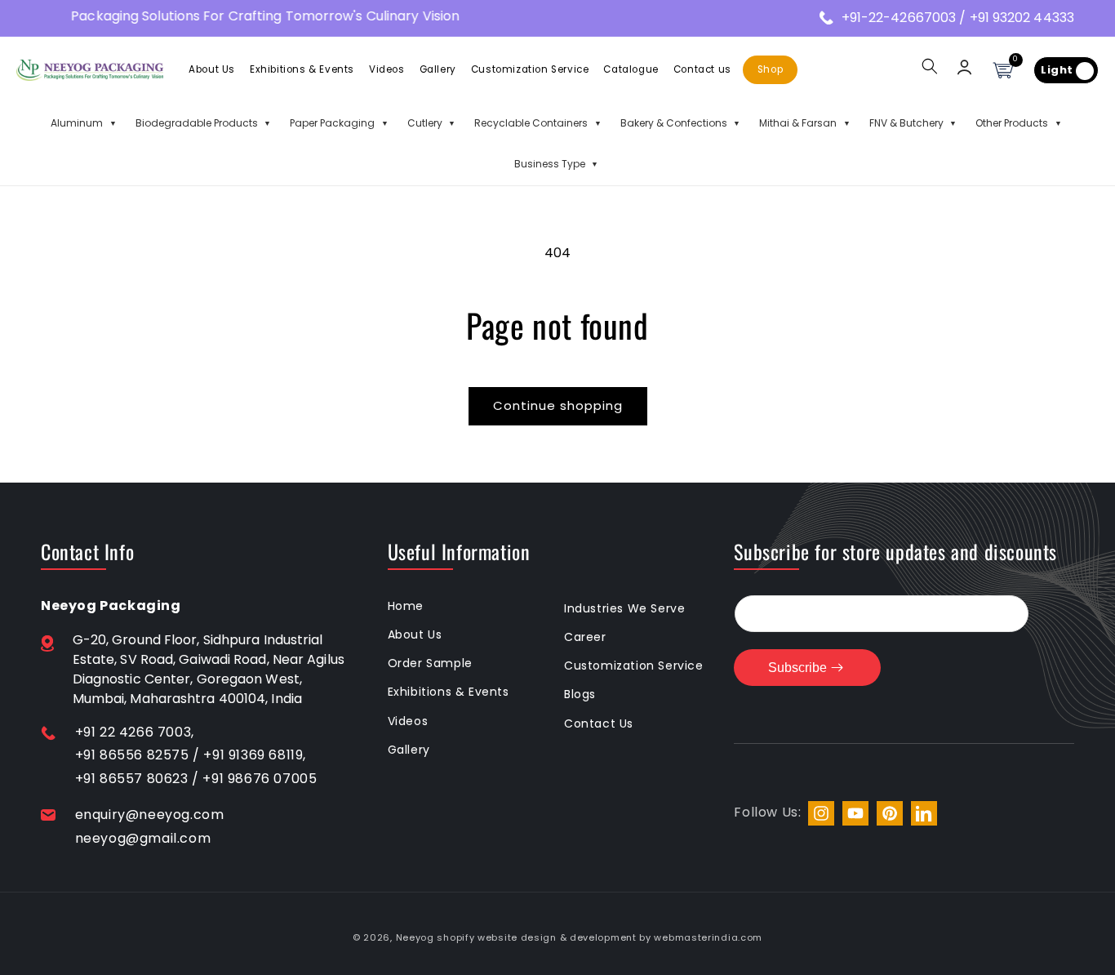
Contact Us (598, 723)
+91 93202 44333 (1022, 17)
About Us (415, 634)
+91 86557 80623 (132, 778)
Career (585, 637)
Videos (408, 721)
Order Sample (430, 663)
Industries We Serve (624, 608)
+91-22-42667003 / (906, 17)
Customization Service (634, 665)
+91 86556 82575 (132, 755)
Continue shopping (558, 405)
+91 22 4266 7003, (134, 732)
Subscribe (797, 667)
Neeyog (415, 937)
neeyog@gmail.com (143, 838)
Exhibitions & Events (448, 691)
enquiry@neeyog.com (149, 814)
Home (406, 606)
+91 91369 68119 (253, 755)
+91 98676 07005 (259, 778)
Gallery (409, 749)
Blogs (580, 694)
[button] (930, 66)
